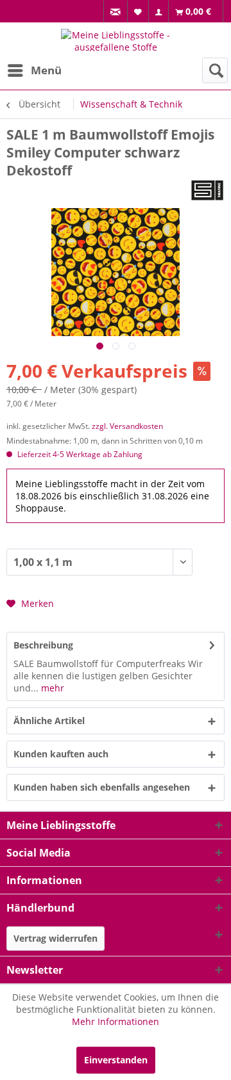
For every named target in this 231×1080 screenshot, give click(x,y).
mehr (51, 688)
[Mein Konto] (159, 12)
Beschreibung (43, 645)
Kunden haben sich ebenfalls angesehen (101, 787)
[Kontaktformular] (116, 12)
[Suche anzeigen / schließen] (215, 70)
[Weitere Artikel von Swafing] (207, 190)
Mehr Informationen (115, 1021)
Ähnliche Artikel (49, 720)
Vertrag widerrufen (55, 938)
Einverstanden (116, 1060)
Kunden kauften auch (60, 754)
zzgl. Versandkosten (127, 426)
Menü (46, 70)
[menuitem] (115, 12)
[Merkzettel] (138, 11)
